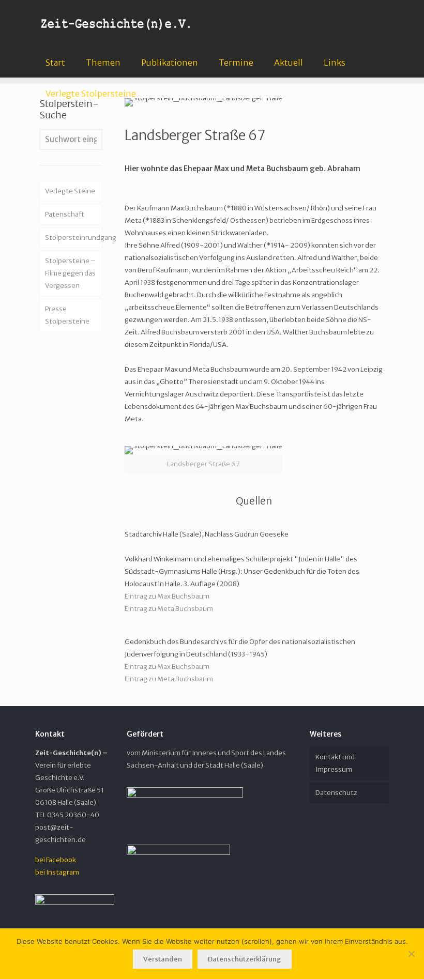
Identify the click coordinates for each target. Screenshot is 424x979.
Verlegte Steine (70, 191)
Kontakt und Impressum (335, 763)
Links (334, 62)
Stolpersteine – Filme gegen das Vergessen (70, 273)
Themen (103, 62)
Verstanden (162, 959)
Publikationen (169, 62)
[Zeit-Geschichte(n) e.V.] (116, 23)
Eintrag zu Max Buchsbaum (167, 596)
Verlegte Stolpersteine (91, 93)
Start (55, 62)
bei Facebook (55, 859)
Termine (236, 62)
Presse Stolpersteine (67, 315)
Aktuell (288, 62)
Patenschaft (64, 214)
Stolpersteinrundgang (73, 237)
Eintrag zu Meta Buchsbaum (169, 608)
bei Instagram (57, 872)
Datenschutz (336, 792)
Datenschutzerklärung (244, 959)
